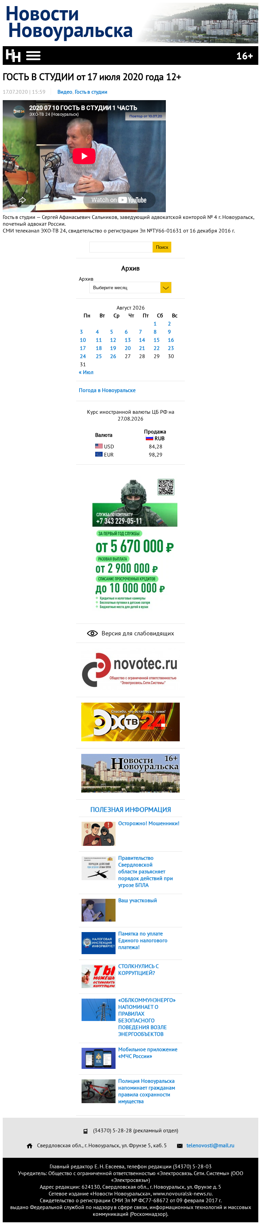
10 (83, 339)
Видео (64, 91)
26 (113, 356)
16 (171, 339)
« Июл (86, 372)
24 (83, 356)
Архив (86, 278)
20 (128, 348)
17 (83, 348)
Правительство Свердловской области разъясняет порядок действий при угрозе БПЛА (145, 871)
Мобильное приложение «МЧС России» (147, 1052)
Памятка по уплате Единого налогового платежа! (143, 940)
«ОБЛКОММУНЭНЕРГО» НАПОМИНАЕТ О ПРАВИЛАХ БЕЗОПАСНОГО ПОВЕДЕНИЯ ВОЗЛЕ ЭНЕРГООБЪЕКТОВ (147, 1017)
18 (99, 348)
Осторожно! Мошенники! (148, 823)
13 (128, 339)
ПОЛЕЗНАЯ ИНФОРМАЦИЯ (130, 809)
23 (171, 348)
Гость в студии (91, 91)
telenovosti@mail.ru (210, 1145)
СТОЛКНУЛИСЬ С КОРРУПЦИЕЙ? (138, 969)
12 (113, 339)
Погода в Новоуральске (107, 390)
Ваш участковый (137, 900)
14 (142, 339)
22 (157, 348)
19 (113, 348)
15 (157, 339)
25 (99, 356)
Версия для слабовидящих (137, 633)
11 (99, 339)
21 (142, 348)
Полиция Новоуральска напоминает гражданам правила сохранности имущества (146, 1091)
